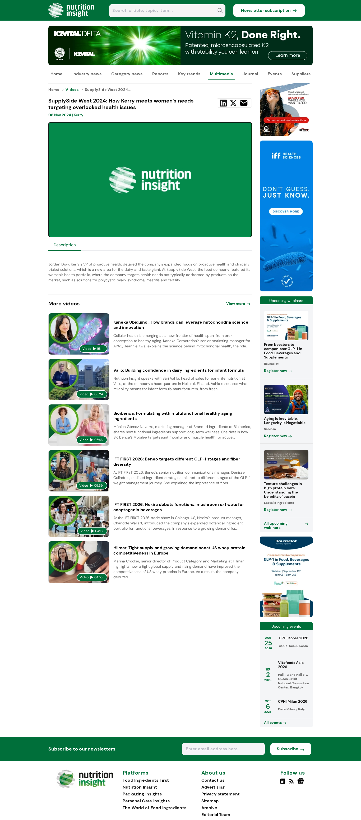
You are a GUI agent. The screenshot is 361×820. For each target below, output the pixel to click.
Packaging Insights (142, 793)
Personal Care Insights (146, 800)
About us (213, 773)
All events (273, 722)
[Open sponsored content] (180, 63)
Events (275, 73)
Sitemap (210, 800)
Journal (250, 73)
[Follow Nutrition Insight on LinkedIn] (283, 783)
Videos (72, 89)
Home (56, 73)
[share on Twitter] (233, 103)
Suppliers (301, 73)
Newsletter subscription (266, 10)
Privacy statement (220, 793)
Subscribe (288, 748)
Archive (209, 807)
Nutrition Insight (140, 787)
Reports (160, 73)
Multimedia (221, 73)
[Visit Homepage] (71, 19)
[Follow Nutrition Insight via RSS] (292, 783)
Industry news (86, 73)
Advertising (213, 787)
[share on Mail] (244, 103)
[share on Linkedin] (223, 103)
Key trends (189, 73)
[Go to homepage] (84, 786)
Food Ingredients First (146, 780)
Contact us (212, 780)
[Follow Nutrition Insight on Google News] (301, 783)
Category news (126, 73)
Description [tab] (65, 245)
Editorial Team (215, 814)
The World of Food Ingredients (155, 807)
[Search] (220, 11)
